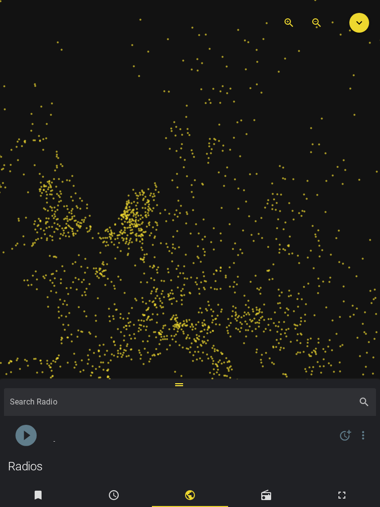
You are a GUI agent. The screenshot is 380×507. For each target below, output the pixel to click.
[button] (359, 23)
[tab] (38, 495)
